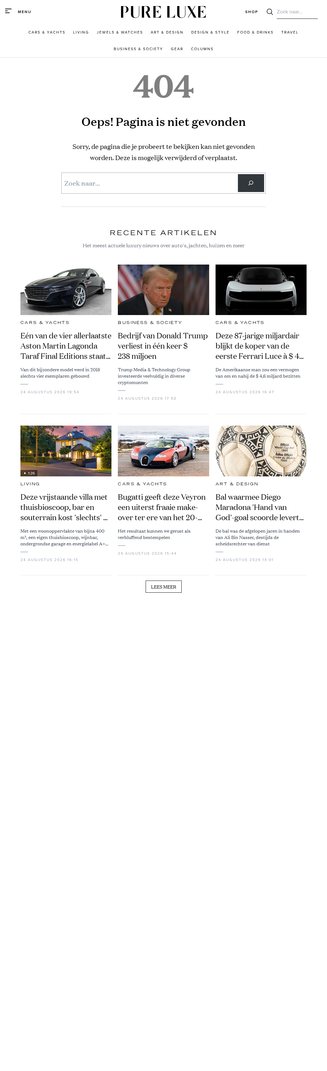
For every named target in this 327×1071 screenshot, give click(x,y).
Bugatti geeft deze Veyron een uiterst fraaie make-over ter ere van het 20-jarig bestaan (162, 507)
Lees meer (163, 586)
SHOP (251, 12)
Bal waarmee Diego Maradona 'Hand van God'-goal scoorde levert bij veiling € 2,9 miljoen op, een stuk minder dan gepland (260, 507)
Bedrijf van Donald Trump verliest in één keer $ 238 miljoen (163, 345)
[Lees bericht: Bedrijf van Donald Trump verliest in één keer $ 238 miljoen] (163, 290)
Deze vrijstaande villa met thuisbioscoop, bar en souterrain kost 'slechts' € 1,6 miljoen (64, 507)
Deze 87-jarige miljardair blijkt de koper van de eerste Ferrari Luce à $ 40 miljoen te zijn (260, 345)
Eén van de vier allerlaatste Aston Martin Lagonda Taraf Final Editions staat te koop (65, 345)
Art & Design (237, 484)
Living (30, 484)
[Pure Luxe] (163, 12)
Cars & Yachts (45, 323)
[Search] (251, 183)
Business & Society (150, 323)
